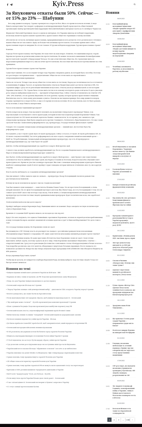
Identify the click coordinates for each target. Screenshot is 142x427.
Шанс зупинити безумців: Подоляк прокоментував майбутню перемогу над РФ (39, 306)
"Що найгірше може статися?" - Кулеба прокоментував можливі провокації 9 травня (41, 302)
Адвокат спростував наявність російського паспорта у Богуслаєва (122, 272)
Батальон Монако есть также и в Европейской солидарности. (122, 410)
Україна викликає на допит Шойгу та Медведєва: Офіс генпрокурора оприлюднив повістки (44, 353)
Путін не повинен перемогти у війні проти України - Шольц (31, 319)
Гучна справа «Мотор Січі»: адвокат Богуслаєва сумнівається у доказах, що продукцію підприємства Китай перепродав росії (124, 290)
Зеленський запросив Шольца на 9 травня (24, 285)
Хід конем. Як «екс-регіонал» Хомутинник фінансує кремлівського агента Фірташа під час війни (124, 201)
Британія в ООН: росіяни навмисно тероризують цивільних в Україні (35, 370)
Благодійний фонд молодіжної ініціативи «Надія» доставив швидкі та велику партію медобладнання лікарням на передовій (124, 50)
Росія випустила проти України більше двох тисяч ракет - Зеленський (35, 378)
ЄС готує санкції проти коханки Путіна (23, 386)
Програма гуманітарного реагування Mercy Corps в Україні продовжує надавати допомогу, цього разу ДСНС (123, 220)
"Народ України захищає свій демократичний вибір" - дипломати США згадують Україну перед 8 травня (50, 289)
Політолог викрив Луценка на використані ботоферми (124, 331)
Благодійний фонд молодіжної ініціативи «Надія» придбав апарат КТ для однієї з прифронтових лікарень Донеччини (124, 28)
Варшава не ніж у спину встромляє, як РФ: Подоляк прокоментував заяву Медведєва (42, 277)
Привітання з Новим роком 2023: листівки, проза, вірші (124, 237)
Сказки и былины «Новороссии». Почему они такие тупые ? (123, 262)
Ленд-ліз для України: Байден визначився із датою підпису (31, 281)
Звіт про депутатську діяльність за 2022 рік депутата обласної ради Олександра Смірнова (123, 246)
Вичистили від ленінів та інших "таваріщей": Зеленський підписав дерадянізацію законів (44, 315)
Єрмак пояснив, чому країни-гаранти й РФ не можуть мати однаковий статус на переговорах (45, 365)
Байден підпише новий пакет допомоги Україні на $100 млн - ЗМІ (34, 272)
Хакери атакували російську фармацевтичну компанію (124, 186)
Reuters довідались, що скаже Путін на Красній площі (29, 294)
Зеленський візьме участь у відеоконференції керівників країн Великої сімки (38, 310)
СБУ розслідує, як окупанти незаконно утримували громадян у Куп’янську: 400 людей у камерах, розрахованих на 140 (124, 370)
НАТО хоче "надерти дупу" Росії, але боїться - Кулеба (29, 374)
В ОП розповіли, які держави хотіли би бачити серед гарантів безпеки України (39, 332)
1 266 (128, 420)
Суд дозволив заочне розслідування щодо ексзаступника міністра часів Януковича (41, 344)
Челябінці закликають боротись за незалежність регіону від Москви (123, 68)
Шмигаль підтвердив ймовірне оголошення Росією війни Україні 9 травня (37, 336)
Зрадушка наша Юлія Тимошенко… (121, 306)
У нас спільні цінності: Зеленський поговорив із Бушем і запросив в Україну (38, 382)
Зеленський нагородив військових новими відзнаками (29, 327)
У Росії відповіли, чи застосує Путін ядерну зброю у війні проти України (36, 340)
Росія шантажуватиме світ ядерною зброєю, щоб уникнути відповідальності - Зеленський (44, 298)
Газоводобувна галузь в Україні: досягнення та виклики (122, 171)
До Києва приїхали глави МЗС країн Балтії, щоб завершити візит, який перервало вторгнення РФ (47, 323)
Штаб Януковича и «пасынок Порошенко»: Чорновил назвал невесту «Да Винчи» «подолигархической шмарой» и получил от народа (124, 152)
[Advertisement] (121, 106)
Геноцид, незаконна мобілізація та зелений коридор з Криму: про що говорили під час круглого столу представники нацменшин (124, 349)
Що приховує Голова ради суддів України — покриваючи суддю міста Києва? (123, 322)
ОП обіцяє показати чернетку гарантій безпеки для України (31, 361)
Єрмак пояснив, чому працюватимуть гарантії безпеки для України (35, 357)
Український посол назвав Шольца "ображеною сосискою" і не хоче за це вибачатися (41, 348)
